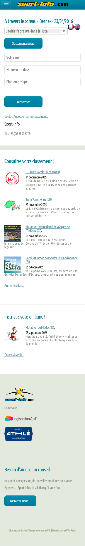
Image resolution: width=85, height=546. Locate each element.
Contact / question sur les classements (26, 116)
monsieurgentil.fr (43, 530)
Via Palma (71, 530)
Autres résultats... (14, 285)
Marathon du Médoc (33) (40, 327)
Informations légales (18, 530)
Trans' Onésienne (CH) (39, 199)
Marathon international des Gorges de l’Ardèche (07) (48, 228)
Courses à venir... (14, 355)
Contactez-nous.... (20, 501)
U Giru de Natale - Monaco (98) (43, 172)
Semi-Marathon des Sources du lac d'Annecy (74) (51, 260)
